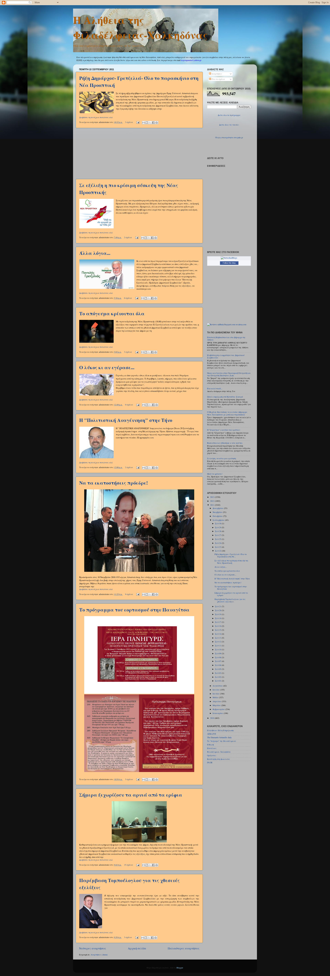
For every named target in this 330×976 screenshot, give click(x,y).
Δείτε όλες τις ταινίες (229, 124)
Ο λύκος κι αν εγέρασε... (106, 367)
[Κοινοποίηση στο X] (150, 122)
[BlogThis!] (146, 122)
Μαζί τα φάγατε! (214, 474)
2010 (212, 718)
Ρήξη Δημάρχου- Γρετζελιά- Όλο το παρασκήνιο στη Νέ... (230, 555)
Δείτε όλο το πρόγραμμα (229, 115)
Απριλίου (217, 701)
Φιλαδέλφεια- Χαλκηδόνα (218, 752)
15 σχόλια (128, 865)
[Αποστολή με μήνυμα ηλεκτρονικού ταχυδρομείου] (143, 122)
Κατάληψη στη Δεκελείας (218, 759)
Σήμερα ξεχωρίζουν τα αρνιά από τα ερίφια (130, 794)
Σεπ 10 (218, 649)
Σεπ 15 (218, 630)
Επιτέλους (212, 748)
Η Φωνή (210, 744)
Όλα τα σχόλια (218, 79)
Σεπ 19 (218, 614)
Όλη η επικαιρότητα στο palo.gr (229, 137)
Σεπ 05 (218, 669)
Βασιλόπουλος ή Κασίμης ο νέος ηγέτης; (225, 443)
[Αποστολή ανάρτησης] (137, 122)
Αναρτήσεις (216, 73)
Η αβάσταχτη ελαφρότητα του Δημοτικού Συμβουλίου (226, 356)
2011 (212, 505)
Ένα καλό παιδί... (214, 388)
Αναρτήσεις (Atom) (99, 954)
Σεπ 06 (218, 665)
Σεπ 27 (218, 535)
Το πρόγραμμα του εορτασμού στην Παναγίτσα (134, 609)
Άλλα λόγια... (94, 253)
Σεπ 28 (218, 531)
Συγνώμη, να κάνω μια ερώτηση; (221, 458)
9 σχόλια (129, 594)
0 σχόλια (128, 298)
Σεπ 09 (218, 653)
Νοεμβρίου (218, 512)
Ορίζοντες (211, 755)
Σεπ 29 (218, 527)
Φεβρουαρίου (219, 709)
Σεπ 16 (218, 626)
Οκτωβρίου (218, 516)
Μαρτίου (217, 705)
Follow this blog (229, 263)
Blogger (180, 967)
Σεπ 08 (218, 657)
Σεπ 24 (218, 543)
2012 (212, 501)
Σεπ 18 (218, 618)
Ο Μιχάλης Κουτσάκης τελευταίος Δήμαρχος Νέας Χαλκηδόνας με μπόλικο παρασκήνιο (227, 413)
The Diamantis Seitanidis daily (219, 737)
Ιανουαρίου (218, 713)
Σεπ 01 (218, 680)
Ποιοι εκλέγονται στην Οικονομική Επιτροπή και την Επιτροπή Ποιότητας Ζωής (229, 374)
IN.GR (209, 762)
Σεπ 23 (218, 547)
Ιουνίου (216, 693)
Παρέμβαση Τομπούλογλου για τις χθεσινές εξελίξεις (229, 600)
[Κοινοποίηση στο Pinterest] (156, 122)
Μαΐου (216, 697)
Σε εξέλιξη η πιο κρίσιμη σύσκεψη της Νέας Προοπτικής (231, 561)
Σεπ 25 (218, 539)
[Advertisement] (139, 153)
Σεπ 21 (218, 606)
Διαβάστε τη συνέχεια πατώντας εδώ (96, 117)
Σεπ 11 (218, 645)
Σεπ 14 (218, 634)
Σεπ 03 (218, 673)
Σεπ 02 (218, 677)
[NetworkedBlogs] (229, 258)
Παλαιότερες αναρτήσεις (183, 948)
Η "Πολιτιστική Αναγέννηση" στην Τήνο (125, 420)
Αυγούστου (218, 685)
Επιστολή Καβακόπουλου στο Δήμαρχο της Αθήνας (226, 338)
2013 (212, 497)
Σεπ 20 (218, 610)
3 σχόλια (129, 122)
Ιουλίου (216, 689)
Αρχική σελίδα (137, 948)
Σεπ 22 (218, 550)
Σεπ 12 (218, 641)
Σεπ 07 (218, 661)
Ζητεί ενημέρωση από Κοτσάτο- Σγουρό (225, 396)
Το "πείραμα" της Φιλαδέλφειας (221, 741)
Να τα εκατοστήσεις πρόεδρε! (113, 482)
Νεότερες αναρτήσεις (92, 948)
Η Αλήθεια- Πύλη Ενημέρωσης (220, 730)
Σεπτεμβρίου (219, 520)
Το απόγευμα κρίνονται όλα (112, 313)
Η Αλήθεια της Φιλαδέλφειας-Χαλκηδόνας (140, 27)
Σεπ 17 (218, 622)
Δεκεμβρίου (218, 508)
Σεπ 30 (218, 523)
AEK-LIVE (211, 734)
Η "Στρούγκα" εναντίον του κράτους (223, 430)
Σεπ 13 (218, 638)
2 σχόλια (128, 237)
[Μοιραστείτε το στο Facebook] (153, 122)
